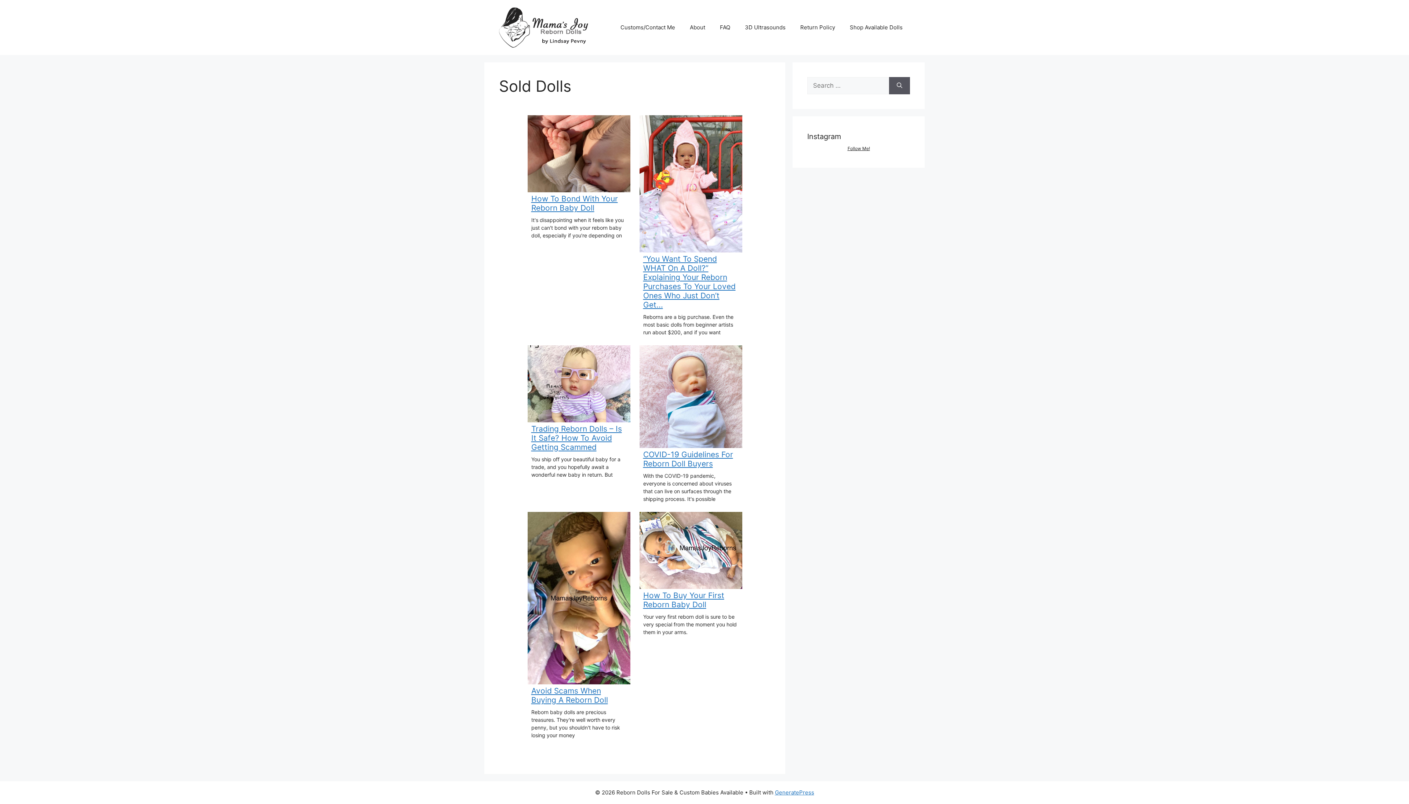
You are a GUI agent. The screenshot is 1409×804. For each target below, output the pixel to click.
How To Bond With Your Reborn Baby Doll (574, 203)
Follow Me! (859, 148)
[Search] (899, 86)
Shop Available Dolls (876, 27)
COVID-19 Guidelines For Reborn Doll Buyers (688, 459)
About (697, 27)
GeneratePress (794, 792)
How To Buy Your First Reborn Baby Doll (683, 600)
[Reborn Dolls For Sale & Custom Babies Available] (546, 27)
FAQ (725, 27)
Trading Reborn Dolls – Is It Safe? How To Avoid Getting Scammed (576, 438)
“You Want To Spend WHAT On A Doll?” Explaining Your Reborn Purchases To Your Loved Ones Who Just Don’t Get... (689, 281)
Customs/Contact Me (647, 27)
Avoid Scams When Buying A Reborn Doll (569, 695)
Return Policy (817, 27)
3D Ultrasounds (765, 27)
